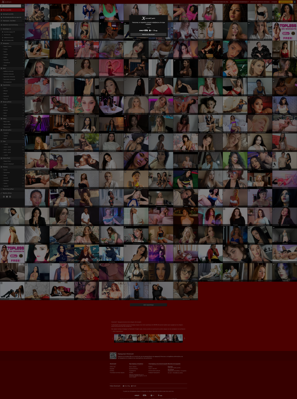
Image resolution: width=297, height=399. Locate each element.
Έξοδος (148, 27)
